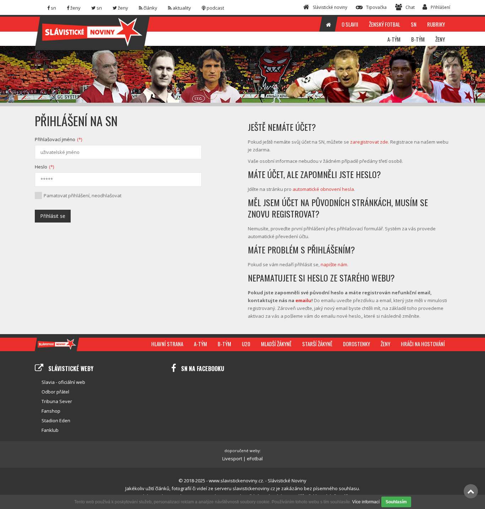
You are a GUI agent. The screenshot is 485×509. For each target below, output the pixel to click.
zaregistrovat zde (369, 142)
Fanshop (51, 411)
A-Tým (200, 344)
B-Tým (224, 344)
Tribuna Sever (57, 401)
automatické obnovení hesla (323, 189)
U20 (246, 344)
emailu (303, 300)
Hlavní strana (167, 344)
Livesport (232, 458)
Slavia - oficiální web (63, 382)
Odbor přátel (55, 392)
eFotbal (255, 458)
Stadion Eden (56, 420)
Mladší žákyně (276, 344)
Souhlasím (396, 501)
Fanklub (50, 430)
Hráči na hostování (423, 344)
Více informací (366, 501)
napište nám (334, 264)
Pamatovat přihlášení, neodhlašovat (82, 195)
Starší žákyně (317, 344)
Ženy (385, 344)
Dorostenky (356, 344)
